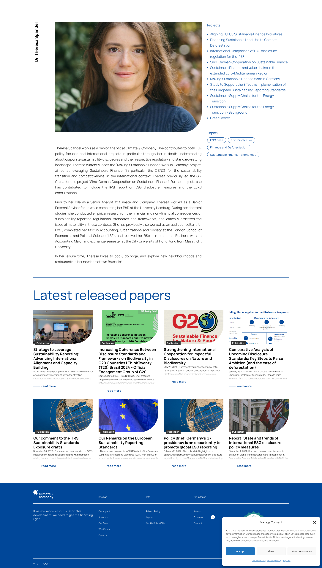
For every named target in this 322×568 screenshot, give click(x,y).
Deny (271, 551)
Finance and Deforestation (228, 147)
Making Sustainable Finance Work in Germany (245, 79)
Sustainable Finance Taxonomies (233, 155)
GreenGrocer (220, 118)
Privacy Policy (274, 560)
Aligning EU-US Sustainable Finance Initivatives (246, 34)
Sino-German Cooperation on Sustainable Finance (249, 62)
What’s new (104, 529)
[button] (314, 522)
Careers (103, 535)
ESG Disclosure (241, 140)
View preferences (301, 551)
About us (103, 517)
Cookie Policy (259, 560)
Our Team (103, 523)
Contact (198, 523)
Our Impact (104, 511)
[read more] (63, 327)
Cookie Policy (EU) (155, 523)
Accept (240, 551)
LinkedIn (213, 517)
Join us (197, 511)
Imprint (287, 560)
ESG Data (216, 140)
